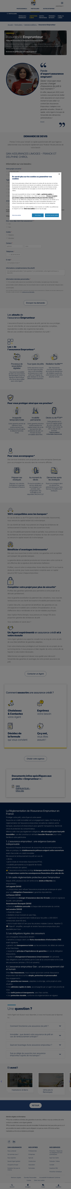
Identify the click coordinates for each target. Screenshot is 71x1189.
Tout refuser (38, 215)
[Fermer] (59, 174)
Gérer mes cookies (16, 215)
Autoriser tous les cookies (52, 215)
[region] (35, 196)
